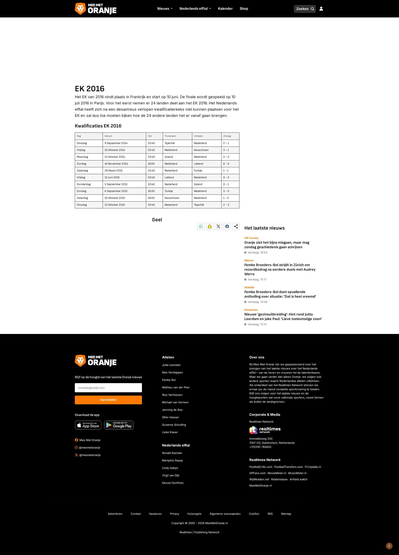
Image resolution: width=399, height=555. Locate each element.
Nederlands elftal (194, 8)
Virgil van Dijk (170, 475)
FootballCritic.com (260, 466)
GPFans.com (257, 473)
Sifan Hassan (170, 417)
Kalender (225, 8)
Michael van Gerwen (175, 402)
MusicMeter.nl (297, 473)
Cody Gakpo (170, 467)
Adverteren (115, 513)
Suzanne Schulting (174, 424)
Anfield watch (298, 479)
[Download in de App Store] (88, 425)
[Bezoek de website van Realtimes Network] (265, 430)
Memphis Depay (172, 460)
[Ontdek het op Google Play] (119, 425)
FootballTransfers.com (288, 466)
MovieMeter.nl (277, 473)
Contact (136, 513)
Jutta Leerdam (171, 365)
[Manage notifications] (389, 546)
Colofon (254, 513)
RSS (270, 513)
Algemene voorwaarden (225, 513)
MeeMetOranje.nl (260, 485)
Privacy (174, 513)
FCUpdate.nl (313, 466)
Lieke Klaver (170, 432)
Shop (244, 8)
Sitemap (286, 513)
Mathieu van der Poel (176, 387)
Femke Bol (169, 379)
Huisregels (194, 513)
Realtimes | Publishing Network (199, 532)
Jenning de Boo (172, 409)
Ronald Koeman (172, 453)
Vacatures (155, 513)
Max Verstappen (172, 372)
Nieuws (163, 8)
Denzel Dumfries (172, 482)
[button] (171, 8)
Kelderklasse (279, 479)
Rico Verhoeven (172, 394)
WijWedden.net (259, 479)
